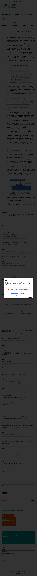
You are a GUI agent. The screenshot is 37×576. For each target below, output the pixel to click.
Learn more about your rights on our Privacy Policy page (13, 285)
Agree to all (14, 293)
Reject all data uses (18, 295)
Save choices (22, 293)
